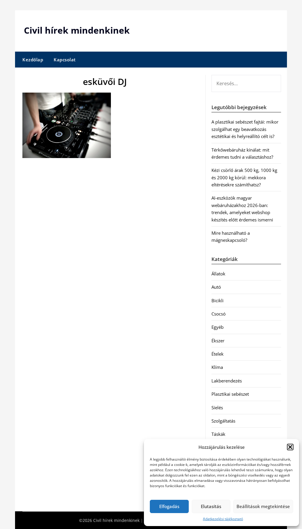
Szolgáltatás (223, 421)
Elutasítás (211, 506)
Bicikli (217, 300)
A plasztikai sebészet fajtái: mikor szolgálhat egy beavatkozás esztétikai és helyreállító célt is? (244, 129)
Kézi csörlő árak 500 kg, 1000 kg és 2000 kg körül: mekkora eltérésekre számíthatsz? (244, 177)
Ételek (217, 354)
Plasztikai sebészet (230, 394)
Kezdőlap (32, 60)
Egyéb (217, 327)
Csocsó (218, 314)
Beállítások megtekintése (263, 506)
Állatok (218, 274)
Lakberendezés (226, 381)
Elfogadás (169, 506)
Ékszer (217, 341)
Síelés (217, 407)
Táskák (218, 434)
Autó (216, 287)
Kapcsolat (65, 60)
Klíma (217, 367)
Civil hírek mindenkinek (77, 30)
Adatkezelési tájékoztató (223, 518)
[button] (290, 447)
